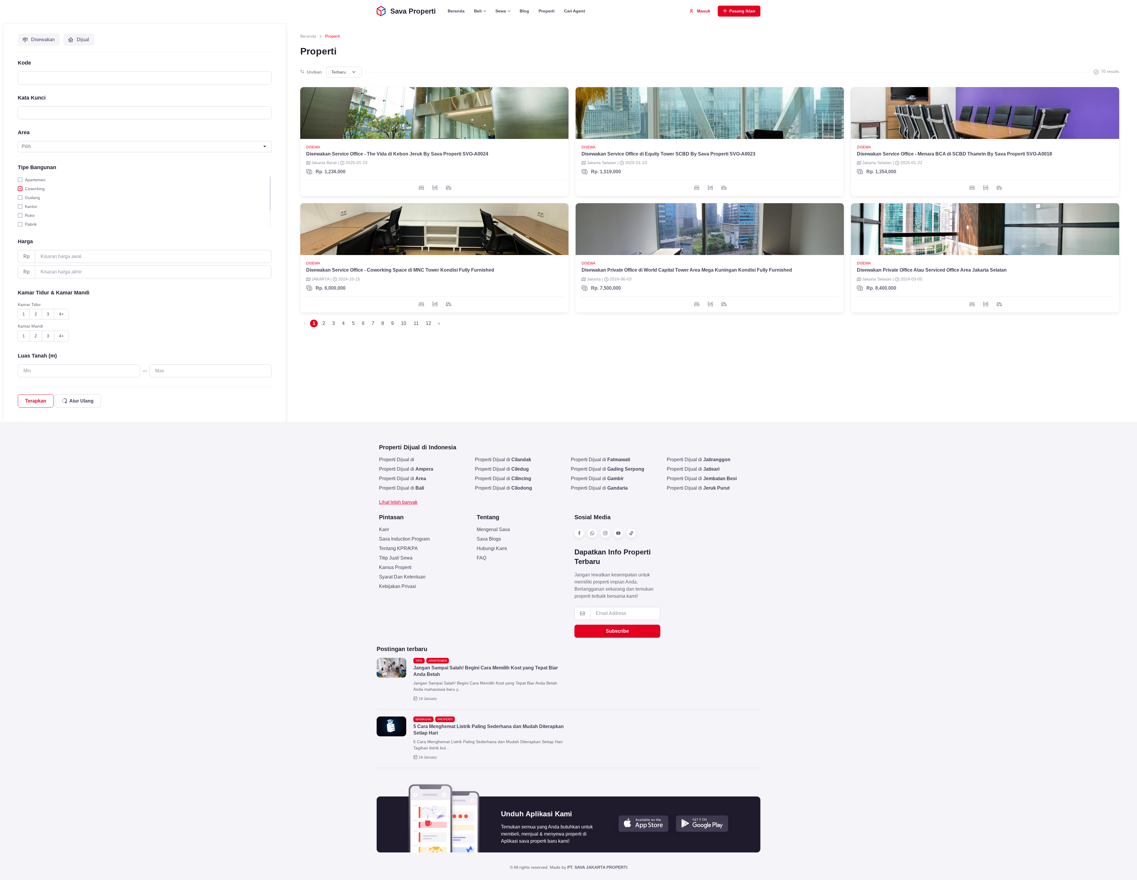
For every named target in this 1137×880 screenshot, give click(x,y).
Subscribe (617, 631)
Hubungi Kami (492, 548)
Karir (384, 529)
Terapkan (35, 400)
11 (416, 323)
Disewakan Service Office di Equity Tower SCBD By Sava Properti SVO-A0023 (668, 153)
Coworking (35, 188)
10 (403, 323)
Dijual (82, 39)
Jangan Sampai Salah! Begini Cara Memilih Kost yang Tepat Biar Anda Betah (485, 671)
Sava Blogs (489, 538)
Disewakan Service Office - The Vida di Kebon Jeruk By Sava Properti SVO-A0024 (397, 153)
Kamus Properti (395, 567)
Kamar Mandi (30, 326)
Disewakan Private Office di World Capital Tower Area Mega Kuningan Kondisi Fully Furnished (687, 270)
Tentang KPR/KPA (398, 548)
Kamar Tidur (29, 304)
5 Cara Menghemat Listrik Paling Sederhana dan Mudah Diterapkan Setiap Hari (488, 729)
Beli (478, 11)
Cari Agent (574, 11)
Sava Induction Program (404, 538)
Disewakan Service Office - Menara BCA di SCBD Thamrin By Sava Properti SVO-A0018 (954, 153)
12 (428, 323)
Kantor (31, 206)
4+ (61, 314)
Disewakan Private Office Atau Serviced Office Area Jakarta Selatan (932, 270)
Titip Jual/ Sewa (395, 557)
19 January (428, 699)
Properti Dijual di (396, 459)
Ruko (30, 215)
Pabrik (31, 224)
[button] (643, 823)
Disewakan (42, 39)
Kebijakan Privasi (397, 586)
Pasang (742, 11)
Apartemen (35, 179)
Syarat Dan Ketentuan (402, 576)
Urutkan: (315, 72)
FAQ (481, 557)
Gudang (32, 197)
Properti (547, 11)
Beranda (456, 11)
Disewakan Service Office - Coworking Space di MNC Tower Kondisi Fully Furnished (400, 270)
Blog (524, 11)
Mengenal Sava (493, 529)
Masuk (703, 11)
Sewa (500, 11)
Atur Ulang (81, 400)
